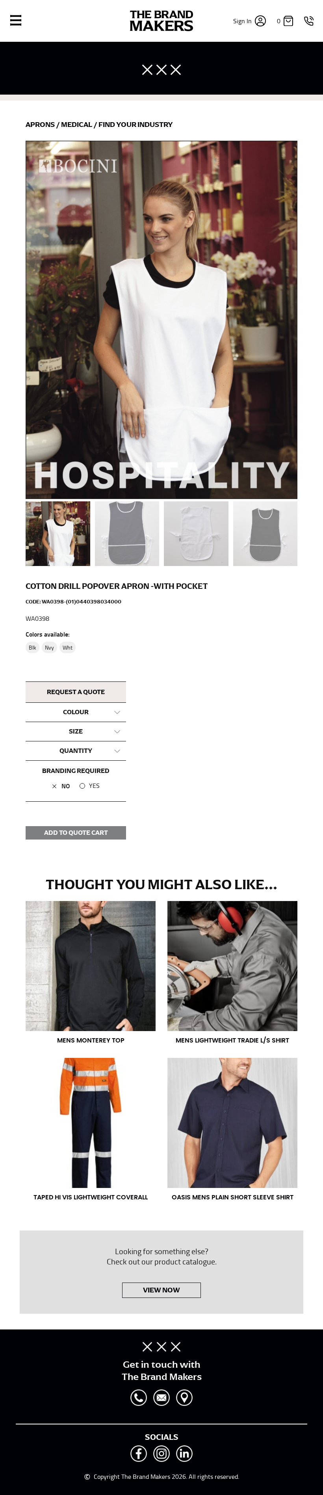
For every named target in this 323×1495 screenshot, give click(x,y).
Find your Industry (135, 124)
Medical (77, 124)
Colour (76, 712)
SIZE (76, 731)
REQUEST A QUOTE (76, 692)
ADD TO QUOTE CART (76, 833)
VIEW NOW (161, 1290)
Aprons (41, 124)
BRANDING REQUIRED (76, 771)
